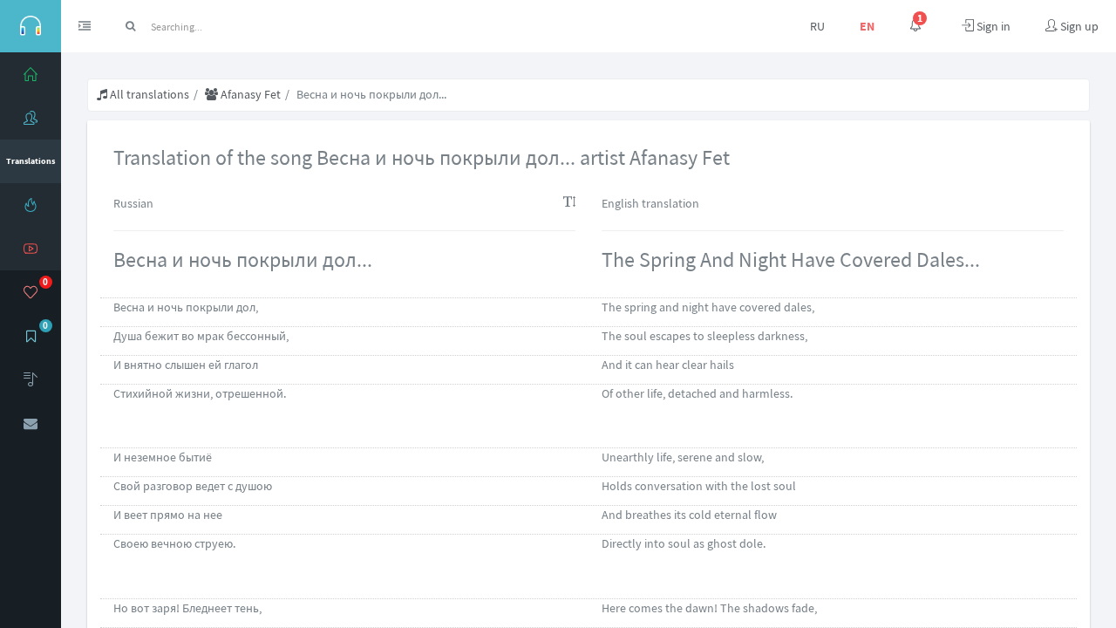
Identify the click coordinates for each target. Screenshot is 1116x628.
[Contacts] (30, 423)
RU (817, 26)
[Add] (30, 379)
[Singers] (30, 118)
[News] (30, 205)
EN (867, 26)
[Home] (30, 74)
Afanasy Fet (249, 94)
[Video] (30, 248)
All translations (148, 94)
